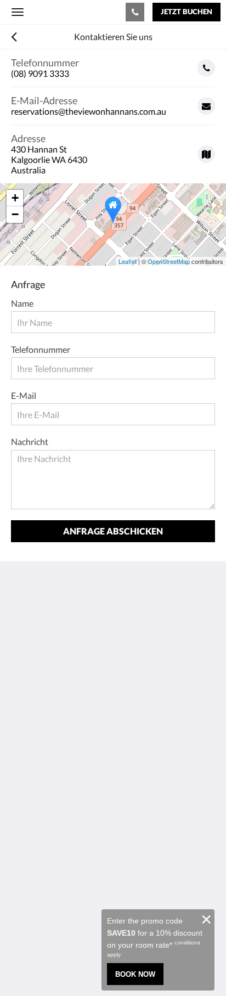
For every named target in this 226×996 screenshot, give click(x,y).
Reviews (26, 877)
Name (22, 303)
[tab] (113, 749)
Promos (26, 804)
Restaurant (32, 776)
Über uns (28, 858)
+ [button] (15, 198)
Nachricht (29, 441)
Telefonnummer (40, 349)
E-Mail (23, 395)
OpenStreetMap (169, 261)
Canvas (72, 966)
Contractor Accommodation (64, 785)
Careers (26, 896)
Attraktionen (35, 795)
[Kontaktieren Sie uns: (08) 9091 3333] (135, 12)
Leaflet (127, 261)
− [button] (15, 214)
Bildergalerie (35, 886)
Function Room (40, 813)
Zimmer (26, 767)
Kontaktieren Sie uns (50, 868)
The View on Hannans (71, 12)
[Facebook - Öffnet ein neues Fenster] (22, 716)
